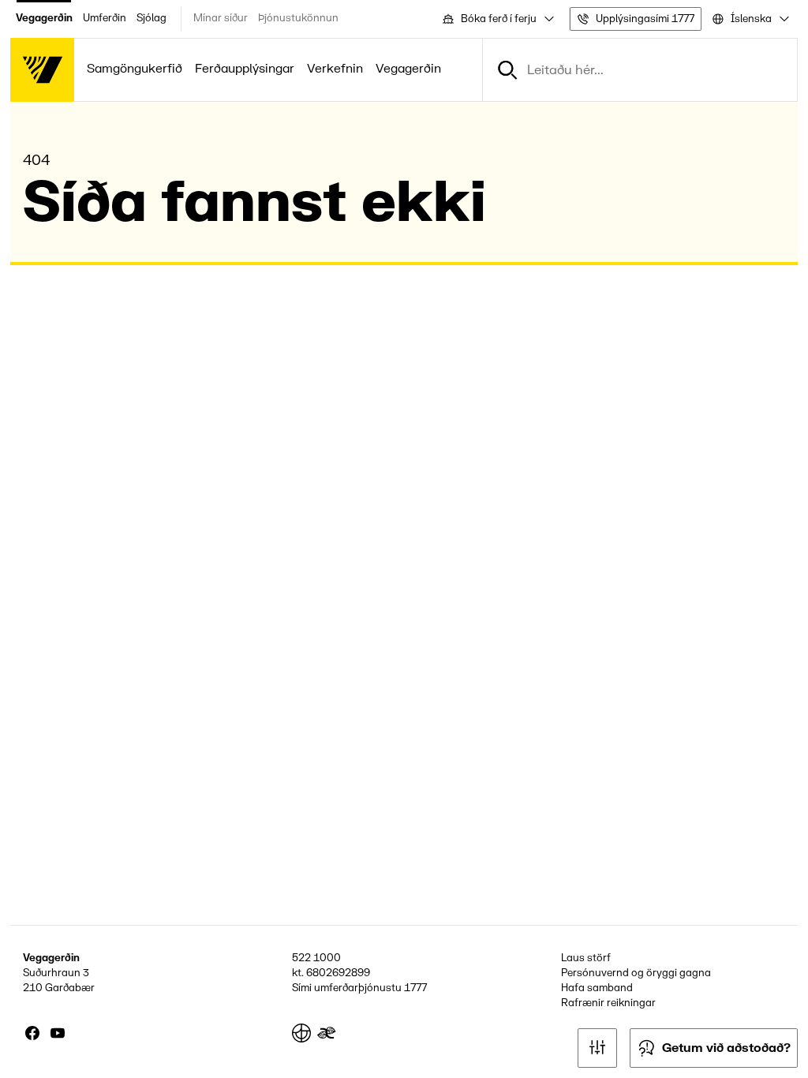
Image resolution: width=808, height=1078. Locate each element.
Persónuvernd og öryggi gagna (636, 973)
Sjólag (151, 18)
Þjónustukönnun (298, 18)
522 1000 (316, 958)
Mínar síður (220, 18)
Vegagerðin (44, 18)
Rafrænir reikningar (608, 1003)
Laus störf (586, 958)
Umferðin (104, 18)
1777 (415, 988)
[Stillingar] (597, 1048)
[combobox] (497, 19)
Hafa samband (597, 988)
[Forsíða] (42, 70)
